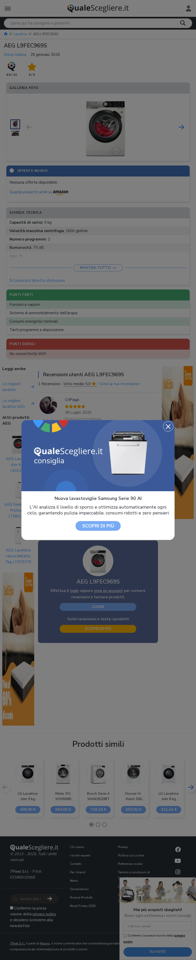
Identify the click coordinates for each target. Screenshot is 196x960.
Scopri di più (98, 526)
